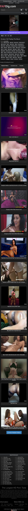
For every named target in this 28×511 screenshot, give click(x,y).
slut (6, 55)
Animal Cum (7, 481)
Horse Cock (20, 475)
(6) (2, 35)
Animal (12, 59)
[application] (14, 23)
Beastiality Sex (21, 458)
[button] (14, 23)
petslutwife (12, 54)
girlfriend (3, 50)
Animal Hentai (21, 460)
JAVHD (14, 1)
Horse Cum (20, 477)
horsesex (9, 50)
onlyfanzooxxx (22, 52)
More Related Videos (15, 432)
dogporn (10, 49)
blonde (10, 47)
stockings (10, 55)
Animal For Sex (7, 458)
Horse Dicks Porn (8, 471)
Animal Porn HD (21, 478)
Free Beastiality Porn (8, 466)
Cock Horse (6, 478)
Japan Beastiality (8, 474)
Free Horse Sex (7, 482)
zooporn (15, 57)
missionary (10, 52)
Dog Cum (20, 465)
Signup (11, 3)
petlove (6, 54)
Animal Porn (20, 457)
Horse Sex (6, 468)
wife (8, 57)
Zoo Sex (5, 461)
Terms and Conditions (8, 504)
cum (3, 49)
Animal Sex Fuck (7, 460)
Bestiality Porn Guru (8, 473)
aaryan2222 (6, 42)
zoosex (20, 57)
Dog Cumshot (7, 475)
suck (15, 55)
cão (14, 47)
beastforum (21, 44)
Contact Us (21, 505)
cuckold (23, 47)
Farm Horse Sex (7, 479)
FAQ (2, 504)
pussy (22, 54)
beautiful (3, 45)
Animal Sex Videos (8, 462)
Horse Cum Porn (21, 474)
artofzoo (12, 44)
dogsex (15, 49)
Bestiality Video (21, 461)
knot (23, 50)
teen (19, 55)
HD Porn (20, 59)
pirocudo (17, 54)
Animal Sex (20, 468)
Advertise (16, 504)
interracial (19, 50)
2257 (12, 505)
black (6, 47)
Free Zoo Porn (21, 471)
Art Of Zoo (20, 479)
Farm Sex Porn (21, 462)
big (2, 47)
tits (22, 55)
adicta (12, 42)
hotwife (13, 50)
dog (6, 49)
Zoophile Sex (7, 469)
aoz (8, 44)
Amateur (8, 59)
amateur (16, 42)
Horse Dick (20, 473)
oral (2, 54)
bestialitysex (21, 45)
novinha (15, 52)
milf (6, 52)
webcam (3, 57)
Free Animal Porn (21, 464)
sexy (3, 55)
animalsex (4, 44)
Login (17, 3)
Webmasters (21, 504)
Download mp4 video (14, 32)
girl (22, 49)
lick (2, 52)
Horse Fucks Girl (7, 464)
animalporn (22, 42)
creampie (18, 47)
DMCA (8, 505)
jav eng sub (21, 1)
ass (16, 44)
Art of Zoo (16, 59)
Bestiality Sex (21, 466)
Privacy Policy (4, 505)
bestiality (8, 45)
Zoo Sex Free (21, 469)
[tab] (5, 65)
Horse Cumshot (7, 477)
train (25, 55)
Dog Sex (5, 457)
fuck (19, 49)
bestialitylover (15, 45)
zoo (11, 57)
